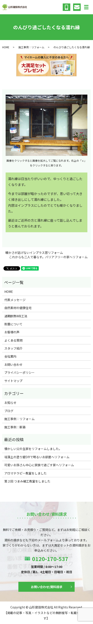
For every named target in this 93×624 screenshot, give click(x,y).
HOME (5, 47)
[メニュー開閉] (86, 7)
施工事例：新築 (15, 427)
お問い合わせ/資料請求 (46, 587)
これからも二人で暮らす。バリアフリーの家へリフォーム (48, 257)
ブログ (8, 411)
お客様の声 (11, 332)
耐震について (13, 324)
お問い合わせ (13, 364)
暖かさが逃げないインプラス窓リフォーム (34, 253)
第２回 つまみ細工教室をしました (27, 481)
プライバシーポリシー (19, 372)
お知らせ (10, 402)
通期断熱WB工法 (15, 316)
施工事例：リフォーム (31, 47)
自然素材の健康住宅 (18, 308)
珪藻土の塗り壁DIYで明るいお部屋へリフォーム (36, 457)
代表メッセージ (15, 300)
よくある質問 (13, 340)
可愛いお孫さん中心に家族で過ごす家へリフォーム (39, 465)
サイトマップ (13, 381)
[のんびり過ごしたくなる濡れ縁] (46, 124)
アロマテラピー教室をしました (25, 473)
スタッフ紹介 (13, 348)
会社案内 (10, 356)
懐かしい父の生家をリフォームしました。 (33, 449)
